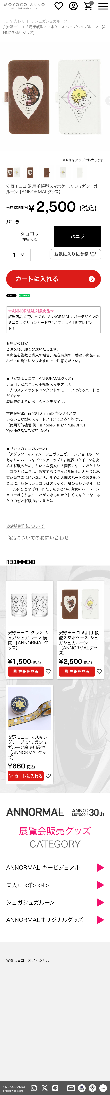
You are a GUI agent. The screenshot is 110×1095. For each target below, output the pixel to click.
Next (106, 97)
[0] (88, 9)
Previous (3, 97)
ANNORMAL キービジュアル (43, 867)
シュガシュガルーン (51, 21)
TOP (7, 21)
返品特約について (25, 526)
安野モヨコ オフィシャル (27, 960)
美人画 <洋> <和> (27, 885)
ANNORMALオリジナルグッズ (44, 920)
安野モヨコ (23, 21)
